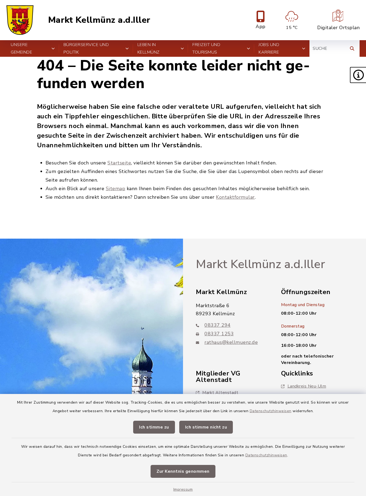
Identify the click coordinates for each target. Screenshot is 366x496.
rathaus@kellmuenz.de (231, 342)
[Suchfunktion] (352, 48)
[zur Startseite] (19, 20)
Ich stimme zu (154, 427)
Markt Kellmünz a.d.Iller (99, 20)
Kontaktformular (235, 197)
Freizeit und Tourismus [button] (206, 48)
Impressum (183, 489)
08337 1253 (219, 333)
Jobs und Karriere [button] (269, 48)
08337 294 (217, 325)
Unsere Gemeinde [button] (21, 48)
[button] (358, 75)
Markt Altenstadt (220, 393)
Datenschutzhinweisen (271, 411)
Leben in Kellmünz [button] (148, 48)
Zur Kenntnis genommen (183, 471)
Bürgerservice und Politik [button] (86, 48)
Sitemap (115, 188)
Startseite (119, 163)
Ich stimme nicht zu (206, 427)
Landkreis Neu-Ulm (306, 386)
